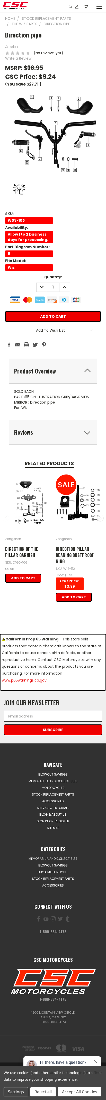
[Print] (26, 344)
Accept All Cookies (79, 1092)
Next (100, 518)
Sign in (43, 821)
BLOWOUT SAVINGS (53, 774)
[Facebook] (9, 344)
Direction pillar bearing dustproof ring (75, 555)
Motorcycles (53, 788)
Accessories (53, 801)
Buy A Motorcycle (53, 872)
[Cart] (86, 6)
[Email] (17, 344)
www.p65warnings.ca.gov (24, 680)
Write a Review (18, 58)
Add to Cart (23, 578)
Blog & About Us (53, 814)
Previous (6, 518)
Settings (16, 1092)
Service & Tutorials (53, 808)
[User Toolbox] (77, 6)
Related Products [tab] (49, 463)
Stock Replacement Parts (53, 794)
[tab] (53, 371)
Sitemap (53, 828)
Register (62, 821)
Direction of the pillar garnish (21, 552)
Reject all (43, 1092)
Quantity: (53, 277)
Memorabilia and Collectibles (53, 781)
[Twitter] (35, 344)
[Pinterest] (44, 344)
